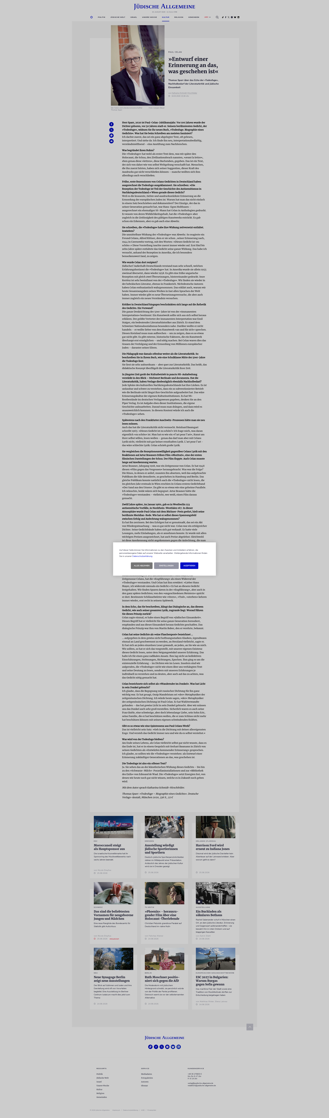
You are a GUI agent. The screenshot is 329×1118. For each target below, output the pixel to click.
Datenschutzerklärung (142, 556)
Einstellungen (166, 565)
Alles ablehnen (141, 565)
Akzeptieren (189, 565)
